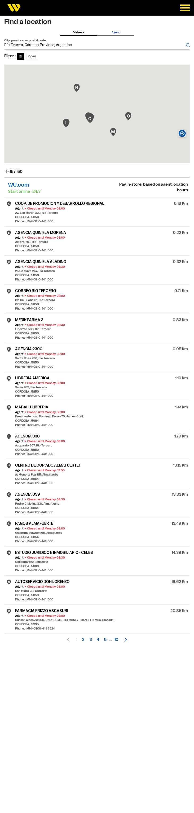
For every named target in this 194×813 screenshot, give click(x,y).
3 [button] (90, 640)
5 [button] (105, 640)
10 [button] (116, 640)
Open (32, 56)
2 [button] (83, 640)
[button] (124, 640)
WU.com (18, 185)
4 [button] (98, 640)
